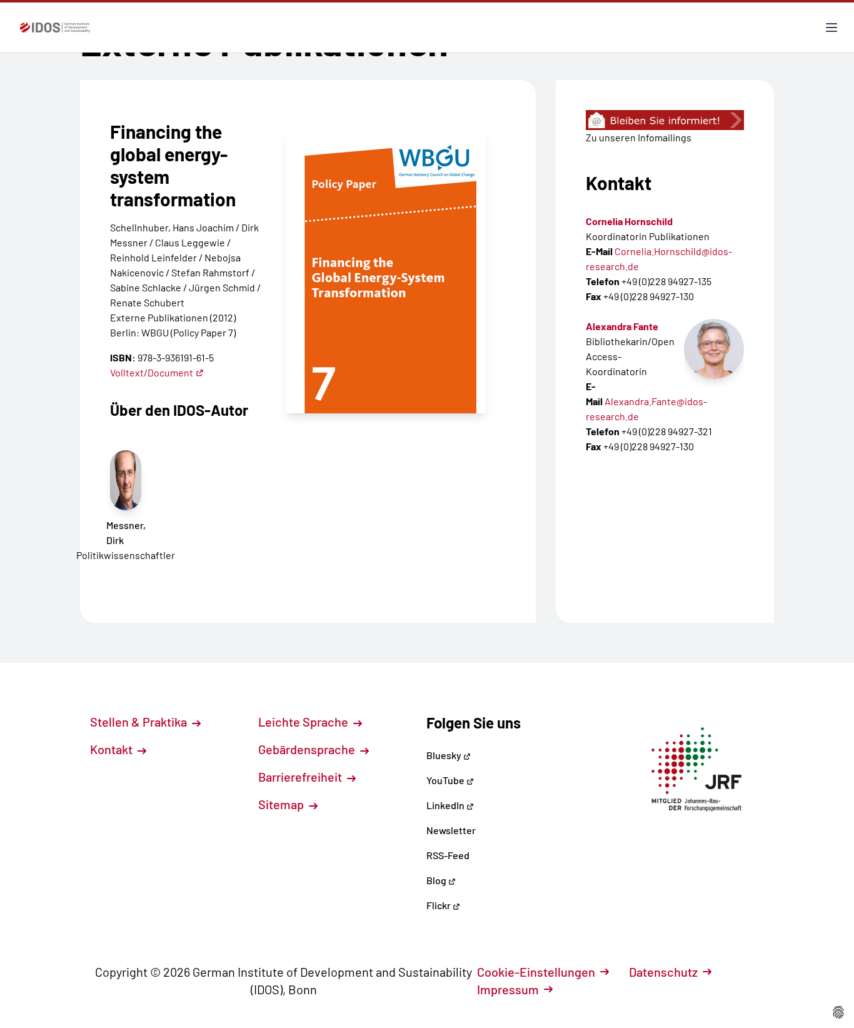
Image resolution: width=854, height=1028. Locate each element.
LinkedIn (446, 805)
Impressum (508, 989)
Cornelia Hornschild (629, 221)
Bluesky (444, 755)
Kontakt (112, 749)
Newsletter (451, 830)
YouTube (446, 780)
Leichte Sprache (304, 721)
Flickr (439, 905)
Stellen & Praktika (139, 721)
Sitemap (282, 804)
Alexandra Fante (622, 326)
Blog (437, 880)
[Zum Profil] (714, 349)
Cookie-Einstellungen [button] (536, 971)
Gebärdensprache (308, 749)
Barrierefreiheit (301, 776)
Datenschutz (663, 971)
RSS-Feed (448, 855)
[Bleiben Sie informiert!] (665, 120)
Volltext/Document (151, 372)
